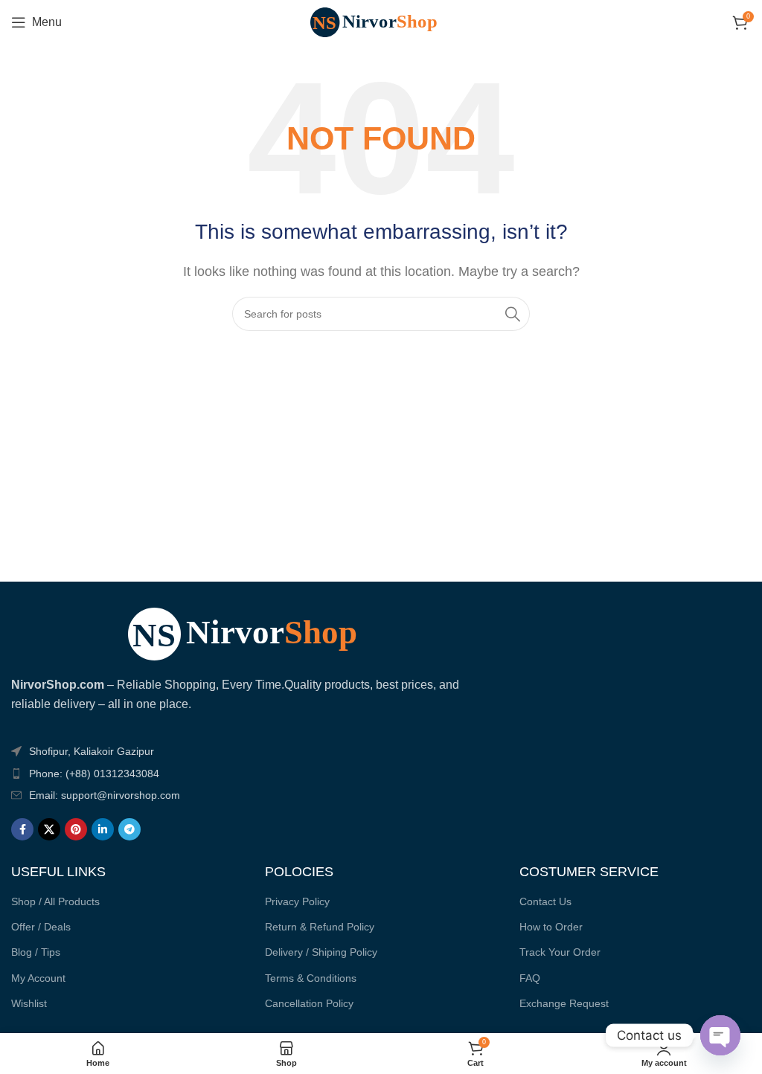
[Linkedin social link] (103, 829)
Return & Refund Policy (319, 927)
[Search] (513, 314)
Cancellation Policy (309, 1003)
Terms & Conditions (310, 978)
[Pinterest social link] (76, 829)
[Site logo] (381, 21)
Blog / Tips (35, 952)
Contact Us (545, 901)
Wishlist (29, 1003)
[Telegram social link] (129, 829)
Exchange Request (564, 1003)
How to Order (551, 927)
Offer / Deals (41, 927)
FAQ (529, 978)
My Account (38, 978)
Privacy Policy (297, 901)
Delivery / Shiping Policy (321, 952)
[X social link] (49, 829)
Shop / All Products (55, 901)
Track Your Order (560, 952)
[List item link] (255, 773)
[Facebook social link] (22, 829)
